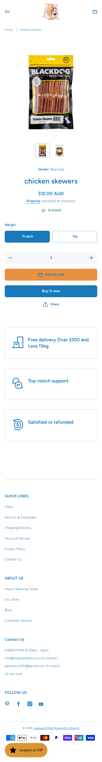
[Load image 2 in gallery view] (59, 150)
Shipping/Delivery (18, 528)
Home (9, 29)
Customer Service (18, 621)
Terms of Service (17, 538)
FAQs (9, 507)
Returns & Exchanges (21, 517)
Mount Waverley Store (21, 589)
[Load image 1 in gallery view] (42, 150)
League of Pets (43, 728)
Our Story (12, 599)
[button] (51, 304)
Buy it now (51, 291)
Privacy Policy (15, 549)
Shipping (33, 201)
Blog (8, 610)
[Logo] (51, 11)
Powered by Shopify (66, 728)
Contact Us (13, 559)
